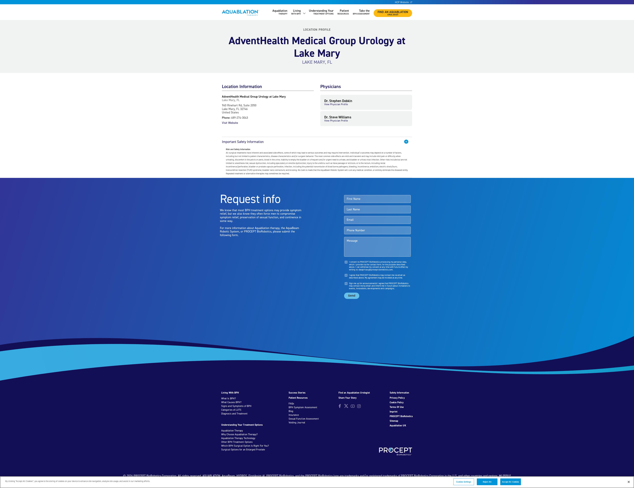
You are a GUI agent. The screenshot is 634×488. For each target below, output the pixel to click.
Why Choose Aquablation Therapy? (239, 434)
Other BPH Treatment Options (237, 442)
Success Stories (297, 392)
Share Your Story (347, 397)
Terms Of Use (397, 407)
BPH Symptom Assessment (303, 407)
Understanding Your (321, 12)
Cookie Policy (397, 402)
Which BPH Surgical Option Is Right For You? (245, 445)
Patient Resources (298, 397)
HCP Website (402, 2)
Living (296, 12)
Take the (361, 12)
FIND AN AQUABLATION (393, 13)
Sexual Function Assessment (304, 418)
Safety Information (399, 392)
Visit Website (230, 122)
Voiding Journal (297, 422)
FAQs (291, 403)
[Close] (628, 482)
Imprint (394, 411)
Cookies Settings (463, 481)
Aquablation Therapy (232, 430)
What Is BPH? (228, 398)
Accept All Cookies (510, 481)
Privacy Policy (397, 397)
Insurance (294, 414)
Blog (291, 411)
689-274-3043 (239, 117)
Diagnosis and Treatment (234, 413)
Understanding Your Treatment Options (242, 424)
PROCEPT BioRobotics (401, 416)
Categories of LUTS (231, 409)
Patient (343, 12)
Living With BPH (230, 392)
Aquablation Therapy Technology (238, 438)
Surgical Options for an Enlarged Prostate (243, 449)
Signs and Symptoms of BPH (236, 406)
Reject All (487, 481)
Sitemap (394, 420)
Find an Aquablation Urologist (354, 392)
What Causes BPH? (231, 402)
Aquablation (279, 12)
